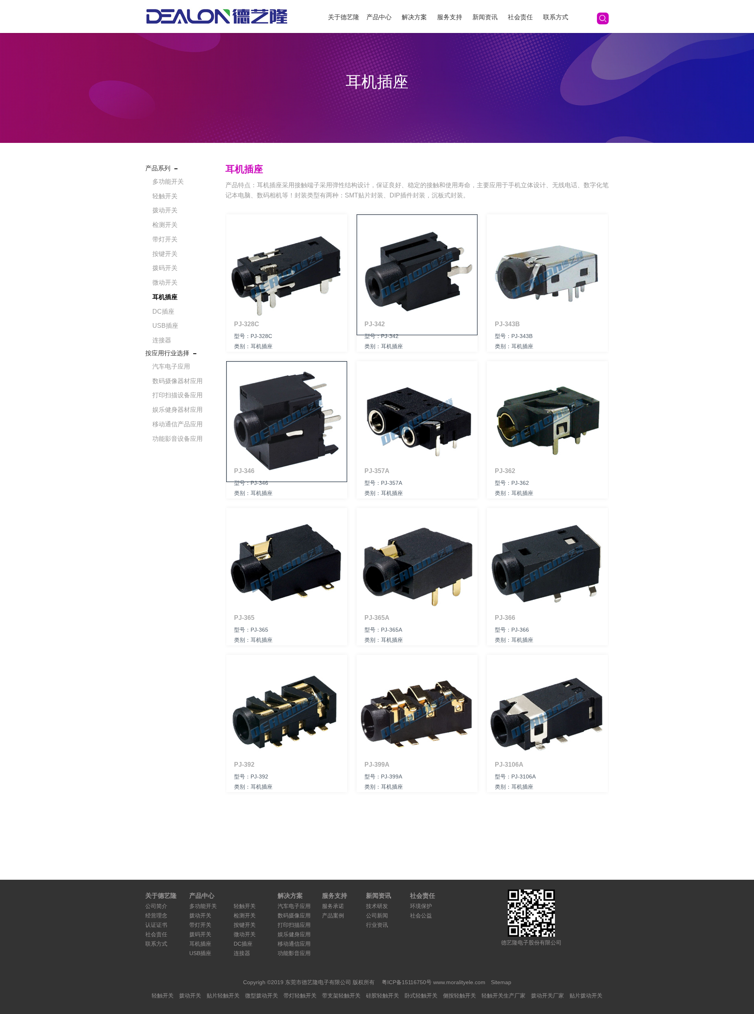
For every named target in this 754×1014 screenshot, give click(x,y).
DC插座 (163, 311)
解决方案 (414, 17)
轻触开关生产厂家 (503, 995)
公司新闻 (377, 915)
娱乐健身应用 (294, 934)
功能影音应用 (294, 953)
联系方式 (555, 17)
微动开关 (165, 282)
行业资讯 (377, 925)
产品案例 (333, 915)
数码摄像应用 (294, 915)
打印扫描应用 (294, 925)
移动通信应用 (294, 944)
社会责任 (520, 17)
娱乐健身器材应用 (177, 409)
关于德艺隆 (343, 17)
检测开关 (165, 224)
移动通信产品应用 (177, 424)
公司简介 (156, 906)
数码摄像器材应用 (177, 381)
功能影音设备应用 (177, 438)
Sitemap (501, 982)
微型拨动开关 (261, 995)
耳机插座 (165, 297)
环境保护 (421, 906)
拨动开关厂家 (547, 995)
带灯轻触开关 (300, 995)
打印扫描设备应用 (177, 395)
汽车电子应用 (171, 366)
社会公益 (421, 915)
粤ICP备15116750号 (407, 982)
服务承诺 (333, 906)
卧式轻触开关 (420, 995)
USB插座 (165, 325)
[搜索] (603, 18)
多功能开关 (168, 181)
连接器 (161, 340)
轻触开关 (165, 196)
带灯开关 (165, 239)
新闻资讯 (485, 17)
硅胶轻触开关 (382, 995)
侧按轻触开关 (459, 995)
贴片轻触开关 (223, 995)
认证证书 (156, 925)
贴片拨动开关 (585, 995)
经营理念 (156, 915)
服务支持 (449, 17)
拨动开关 (165, 210)
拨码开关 (165, 268)
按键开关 (165, 253)
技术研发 (377, 906)
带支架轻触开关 (341, 995)
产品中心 (379, 17)
